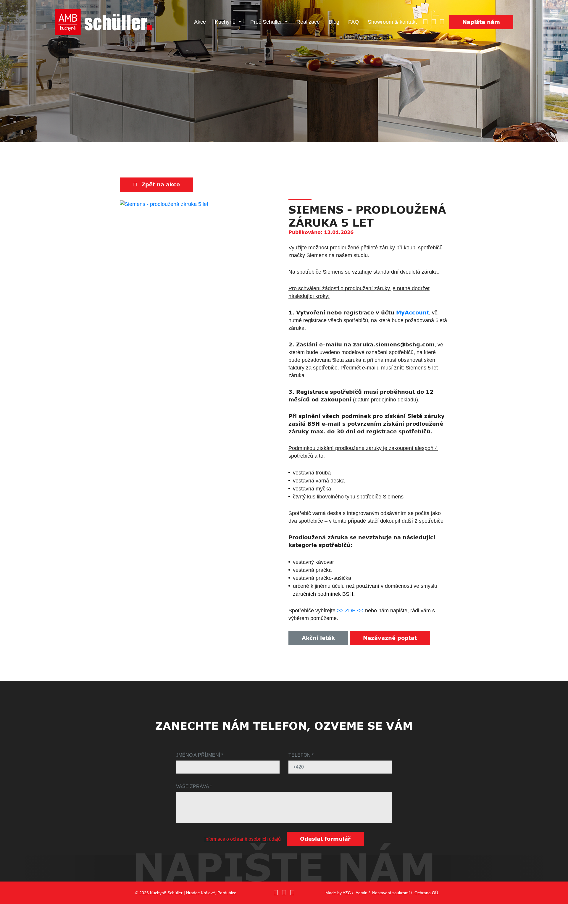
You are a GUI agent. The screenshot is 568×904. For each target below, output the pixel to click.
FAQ (353, 22)
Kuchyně (226, 22)
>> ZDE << (350, 611)
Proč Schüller (266, 22)
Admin (361, 893)
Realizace (308, 22)
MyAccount (412, 312)
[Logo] (103, 22)
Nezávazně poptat (390, 638)
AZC (347, 893)
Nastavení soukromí (391, 893)
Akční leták (318, 638)
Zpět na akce (161, 184)
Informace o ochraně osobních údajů (242, 839)
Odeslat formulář (325, 838)
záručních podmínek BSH (323, 594)
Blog (334, 22)
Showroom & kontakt (392, 22)
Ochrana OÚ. (426, 893)
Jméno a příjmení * (199, 755)
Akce (200, 22)
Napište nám (481, 22)
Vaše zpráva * (194, 786)
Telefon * (301, 755)
